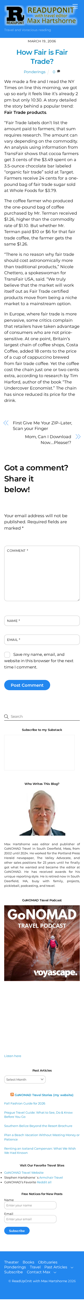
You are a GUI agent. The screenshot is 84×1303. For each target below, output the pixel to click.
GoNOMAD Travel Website (24, 1172)
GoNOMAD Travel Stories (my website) (44, 1095)
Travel (35, 1267)
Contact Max (38, 1272)
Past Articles (55, 1267)
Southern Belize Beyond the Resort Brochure (38, 1126)
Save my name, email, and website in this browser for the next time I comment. (39, 660)
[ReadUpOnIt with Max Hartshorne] (40, 23)
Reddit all (44, 1182)
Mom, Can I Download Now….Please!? (48, 439)
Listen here (12, 1056)
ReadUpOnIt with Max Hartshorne (39, 1281)
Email (13, 640)
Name (13, 621)
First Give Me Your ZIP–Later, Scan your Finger (42, 425)
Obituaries (47, 1262)
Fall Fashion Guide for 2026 (24, 1103)
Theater (11, 1262)
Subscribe (13, 1272)
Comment (17, 551)
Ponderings (35, 72)
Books (28, 1262)
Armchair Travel (51, 1177)
